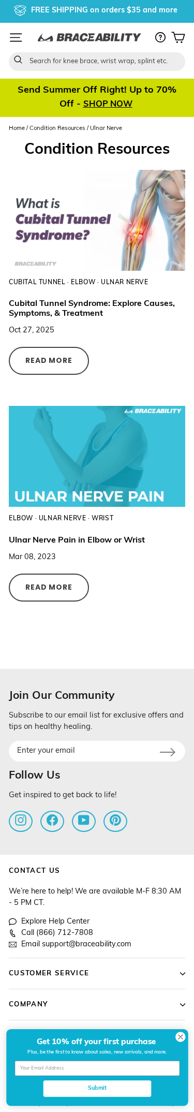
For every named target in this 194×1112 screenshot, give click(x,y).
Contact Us (34, 871)
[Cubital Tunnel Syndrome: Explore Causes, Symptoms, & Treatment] (97, 220)
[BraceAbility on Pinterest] (115, 820)
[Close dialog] (180, 1037)
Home (17, 128)
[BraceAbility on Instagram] (21, 820)
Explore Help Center (55, 922)
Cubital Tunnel (37, 283)
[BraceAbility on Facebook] (52, 820)
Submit (96, 1089)
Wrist (102, 519)
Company (28, 1004)
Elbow (83, 283)
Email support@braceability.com (76, 944)
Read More (48, 360)
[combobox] (97, 61)
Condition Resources (57, 128)
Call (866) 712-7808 (57, 933)
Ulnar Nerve (124, 283)
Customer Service (49, 973)
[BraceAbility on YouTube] (84, 820)
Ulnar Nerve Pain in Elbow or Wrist (77, 540)
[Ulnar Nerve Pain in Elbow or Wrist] (97, 456)
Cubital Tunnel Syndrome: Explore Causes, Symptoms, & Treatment (92, 309)
